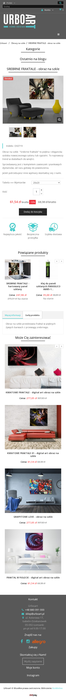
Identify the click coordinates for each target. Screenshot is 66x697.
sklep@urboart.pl (34, 613)
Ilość (4, 191)
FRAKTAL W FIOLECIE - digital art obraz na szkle (33, 577)
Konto (47, 10)
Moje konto (33, 667)
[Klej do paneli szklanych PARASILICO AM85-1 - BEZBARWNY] (48, 269)
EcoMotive (57, 688)
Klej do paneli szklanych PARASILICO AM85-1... (48, 286)
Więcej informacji (13, 315)
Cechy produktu (32, 315)
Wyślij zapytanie (33, 661)
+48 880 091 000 (34, 609)
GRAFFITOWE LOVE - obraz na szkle (33, 516)
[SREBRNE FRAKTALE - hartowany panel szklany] (18, 269)
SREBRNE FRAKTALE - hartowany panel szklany (17, 286)
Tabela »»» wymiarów (14, 182)
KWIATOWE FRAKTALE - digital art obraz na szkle (33, 392)
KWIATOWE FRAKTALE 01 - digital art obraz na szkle (33, 455)
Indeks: (10, 145)
